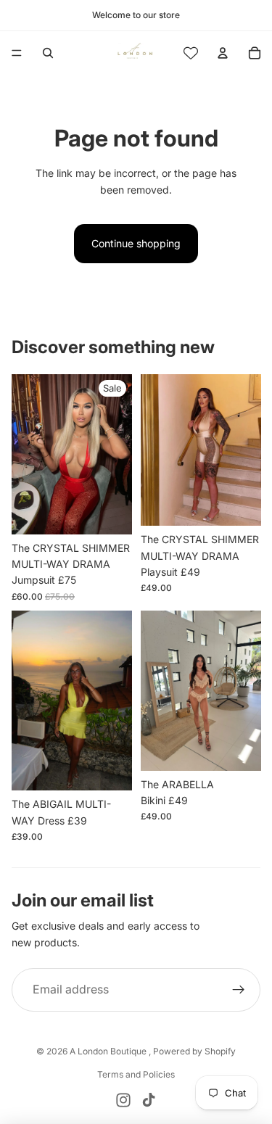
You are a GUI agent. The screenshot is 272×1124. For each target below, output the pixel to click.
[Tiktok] (148, 1100)
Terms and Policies (136, 1074)
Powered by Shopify (194, 1051)
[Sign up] (238, 990)
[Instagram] (123, 1100)
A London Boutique (109, 1051)
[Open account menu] (223, 53)
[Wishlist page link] (191, 53)
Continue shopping (136, 243)
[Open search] (48, 53)
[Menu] (16, 53)
